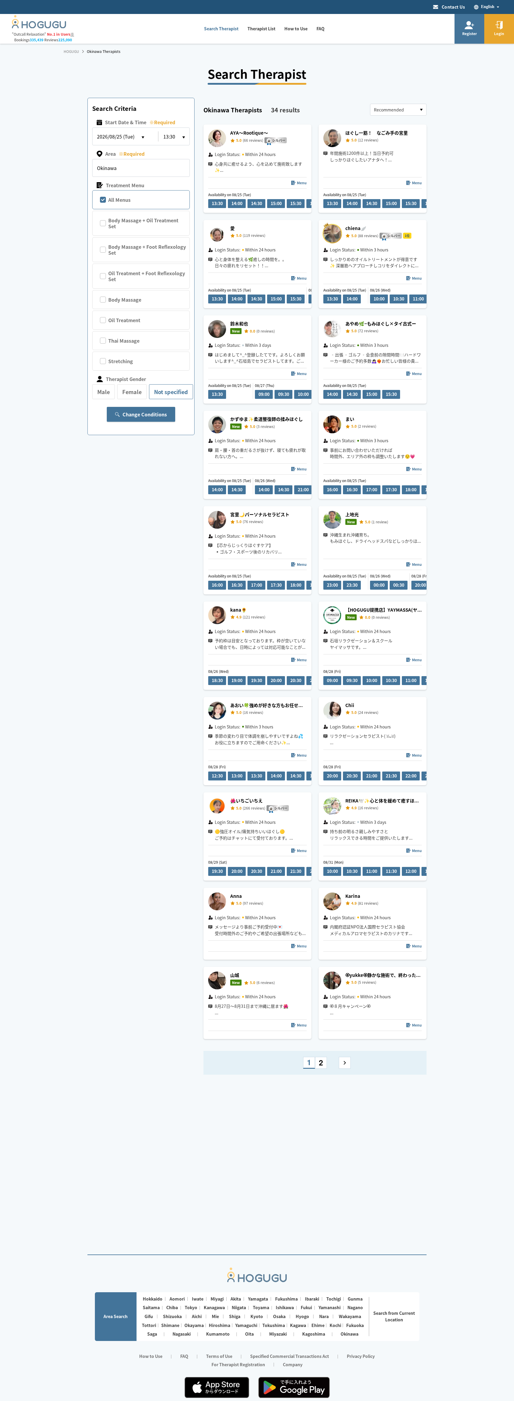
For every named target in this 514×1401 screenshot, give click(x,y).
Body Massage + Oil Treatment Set (143, 223)
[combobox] (398, 110)
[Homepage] (39, 26)
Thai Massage (124, 340)
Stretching (120, 361)
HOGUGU (71, 51)
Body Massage (124, 299)
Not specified (171, 392)
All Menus (119, 199)
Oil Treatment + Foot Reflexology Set (146, 276)
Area (125, 153)
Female (132, 392)
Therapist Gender (126, 378)
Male (103, 392)
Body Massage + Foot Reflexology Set (147, 249)
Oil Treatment (124, 320)
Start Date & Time (140, 122)
